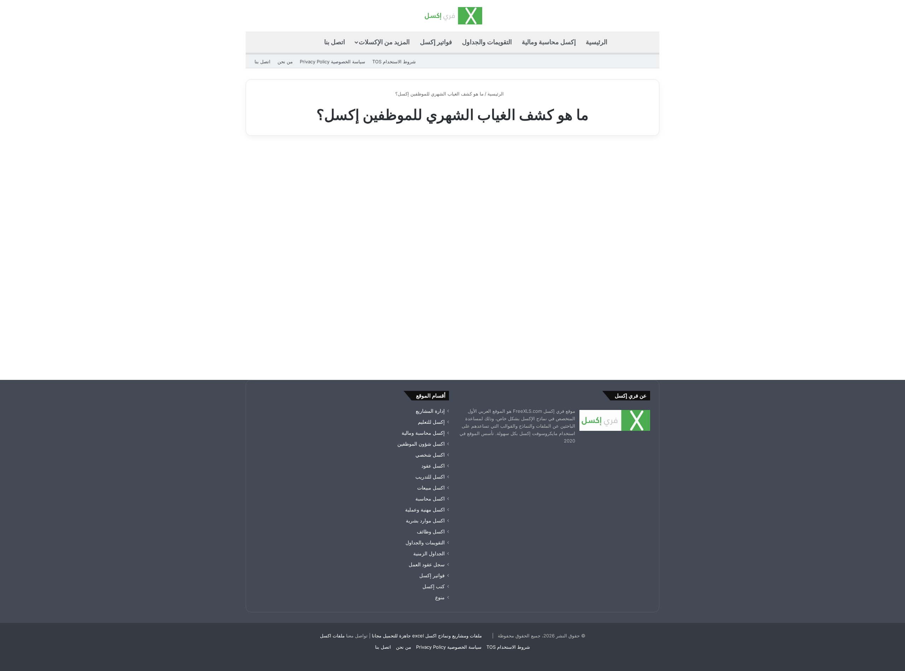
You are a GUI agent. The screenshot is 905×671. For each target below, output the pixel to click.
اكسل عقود (433, 466)
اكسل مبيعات (431, 488)
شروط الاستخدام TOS (394, 61)
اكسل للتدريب (430, 477)
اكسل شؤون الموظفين (421, 444)
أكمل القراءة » (628, 336)
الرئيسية (596, 42)
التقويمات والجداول (487, 42)
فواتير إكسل (436, 42)
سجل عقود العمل (427, 564)
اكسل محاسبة (430, 499)
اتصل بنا (334, 42)
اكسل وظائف (431, 531)
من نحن (285, 61)
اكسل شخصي (430, 455)
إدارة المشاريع (430, 411)
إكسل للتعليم (431, 422)
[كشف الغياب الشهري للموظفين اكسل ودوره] (593, 251)
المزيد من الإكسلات (384, 42)
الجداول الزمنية (429, 553)
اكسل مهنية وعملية (625, 162)
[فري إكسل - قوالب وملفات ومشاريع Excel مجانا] (452, 15)
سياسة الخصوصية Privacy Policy (332, 61)
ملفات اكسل (332, 635)
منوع (440, 597)
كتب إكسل (433, 586)
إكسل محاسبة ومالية (549, 42)
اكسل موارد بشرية (425, 521)
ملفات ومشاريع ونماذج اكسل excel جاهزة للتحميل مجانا (427, 635)
